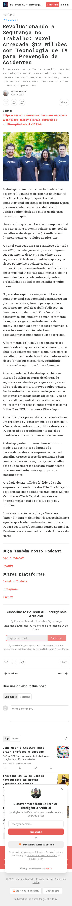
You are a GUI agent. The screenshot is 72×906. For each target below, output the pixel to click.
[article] (36, 758)
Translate (10, 20)
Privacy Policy (36, 858)
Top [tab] (7, 738)
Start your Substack (27, 890)
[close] (62, 789)
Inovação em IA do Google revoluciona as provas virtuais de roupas (23, 780)
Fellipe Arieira (18, 91)
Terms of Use (52, 852)
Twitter (8, 597)
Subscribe (52, 4)
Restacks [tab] (25, 696)
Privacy (40, 879)
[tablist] (17, 696)
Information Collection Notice (42, 855)
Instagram (10, 589)
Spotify (8, 566)
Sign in (65, 4)
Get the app (52, 890)
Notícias (8, 14)
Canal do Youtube (15, 581)
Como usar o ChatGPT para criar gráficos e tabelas (23, 750)
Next (61, 673)
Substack (19, 899)
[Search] (66, 738)
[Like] (6, 102)
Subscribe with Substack (38, 844)
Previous (13, 673)
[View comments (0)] (14, 102)
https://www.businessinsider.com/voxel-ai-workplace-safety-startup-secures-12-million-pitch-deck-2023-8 (35, 119)
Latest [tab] (15, 738)
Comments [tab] (11, 696)
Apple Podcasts (13, 558)
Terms (49, 879)
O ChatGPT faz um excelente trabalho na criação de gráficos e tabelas (26, 757)
